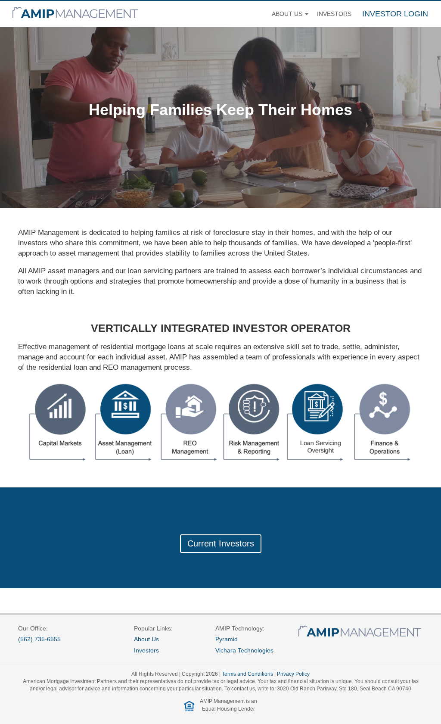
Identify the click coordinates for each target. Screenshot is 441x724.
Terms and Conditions (247, 674)
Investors (334, 13)
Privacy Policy (293, 674)
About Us (146, 639)
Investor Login (395, 13)
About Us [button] (288, 13)
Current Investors (220, 543)
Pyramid (226, 639)
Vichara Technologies (244, 650)
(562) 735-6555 (39, 639)
